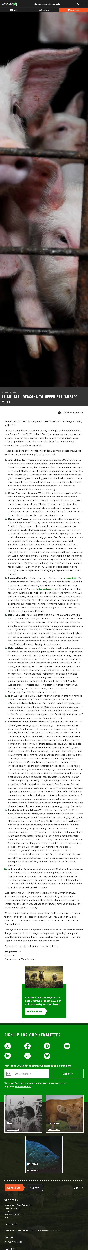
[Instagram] (47, 1046)
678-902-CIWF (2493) (13, 1242)
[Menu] (83, 4)
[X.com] (7, 1046)
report (69, 578)
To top (76, 1187)
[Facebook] (27, 1046)
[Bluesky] (47, 1056)
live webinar (45, 589)
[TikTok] (27, 1056)
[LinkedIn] (7, 1056)
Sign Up (67, 1073)
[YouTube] (67, 1046)
